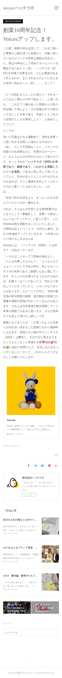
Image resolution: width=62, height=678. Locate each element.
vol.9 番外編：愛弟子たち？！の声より (25, 575)
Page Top (31, 659)
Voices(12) (7, 446)
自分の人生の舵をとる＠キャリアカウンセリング (29, 519)
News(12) (16, 446)
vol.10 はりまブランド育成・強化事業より (26, 547)
